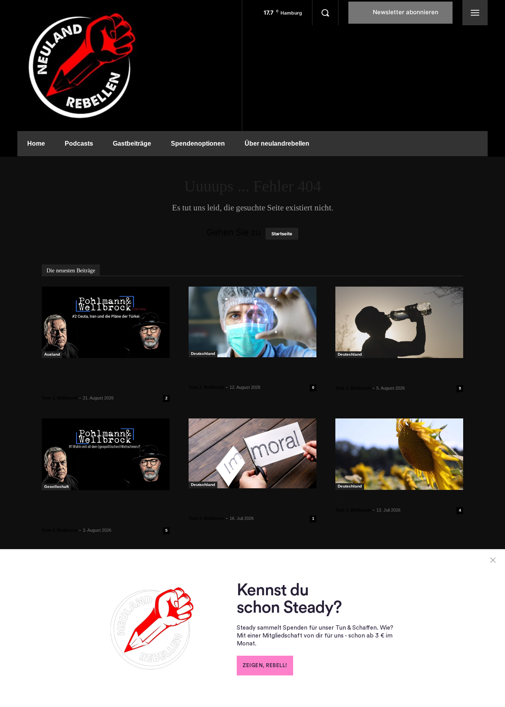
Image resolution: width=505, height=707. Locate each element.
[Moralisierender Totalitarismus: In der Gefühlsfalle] (252, 453)
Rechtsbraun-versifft (369, 499)
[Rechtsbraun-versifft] (399, 453)
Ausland (52, 354)
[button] (325, 12)
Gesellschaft (56, 486)
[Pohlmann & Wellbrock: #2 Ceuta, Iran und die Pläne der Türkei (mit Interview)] (106, 322)
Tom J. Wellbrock (59, 398)
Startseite (281, 233)
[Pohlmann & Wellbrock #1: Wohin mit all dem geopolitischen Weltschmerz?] (106, 454)
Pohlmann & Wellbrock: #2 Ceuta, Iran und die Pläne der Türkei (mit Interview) (99, 377)
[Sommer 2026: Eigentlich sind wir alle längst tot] (399, 322)
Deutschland (203, 353)
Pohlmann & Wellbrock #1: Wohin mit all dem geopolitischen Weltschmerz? (100, 510)
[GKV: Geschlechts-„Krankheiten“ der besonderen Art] (252, 322)
